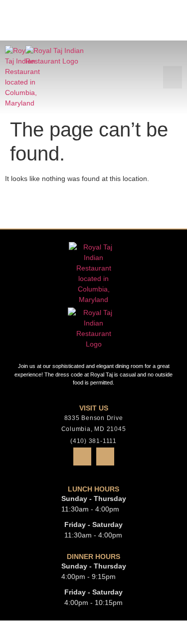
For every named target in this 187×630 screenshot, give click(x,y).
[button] (172, 37)
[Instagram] (105, 457)
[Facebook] (82, 457)
